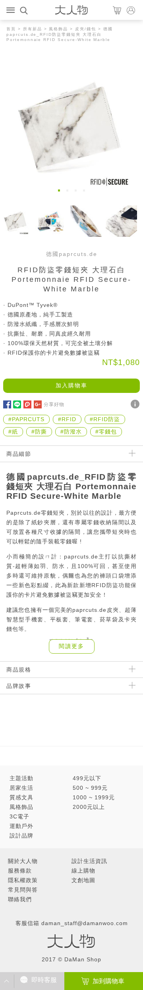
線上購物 (83, 870)
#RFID (67, 419)
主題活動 (21, 778)
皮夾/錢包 (85, 29)
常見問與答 (23, 890)
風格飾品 (58, 29)
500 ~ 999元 (90, 788)
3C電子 (19, 816)
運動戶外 (21, 826)
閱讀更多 (71, 646)
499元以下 (87, 778)
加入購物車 (71, 385)
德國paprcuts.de (71, 254)
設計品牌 (21, 835)
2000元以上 (89, 807)
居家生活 (21, 788)
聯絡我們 (20, 899)
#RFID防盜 (105, 419)
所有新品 (32, 29)
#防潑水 (71, 431)
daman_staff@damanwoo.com (84, 923)
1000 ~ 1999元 (94, 797)
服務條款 (20, 870)
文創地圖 (83, 880)
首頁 (11, 29)
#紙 (13, 431)
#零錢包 (106, 431)
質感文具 (21, 797)
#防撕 (39, 431)
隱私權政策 (23, 880)
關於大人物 (23, 861)
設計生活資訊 (89, 861)
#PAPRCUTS (26, 419)
